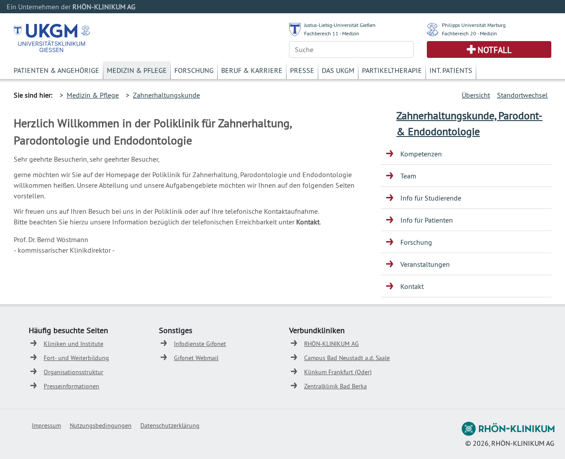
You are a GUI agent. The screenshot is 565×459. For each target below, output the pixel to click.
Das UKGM (338, 70)
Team (408, 175)
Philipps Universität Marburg (473, 25)
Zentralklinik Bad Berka (335, 386)
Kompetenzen (421, 153)
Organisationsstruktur (73, 372)
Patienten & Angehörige (56, 70)
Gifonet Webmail (196, 358)
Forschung (194, 70)
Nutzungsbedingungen (101, 425)
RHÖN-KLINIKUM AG (331, 344)
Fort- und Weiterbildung (76, 358)
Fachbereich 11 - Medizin (331, 33)
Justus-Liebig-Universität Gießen (340, 25)
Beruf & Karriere (251, 70)
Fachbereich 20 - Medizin (469, 33)
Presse (302, 70)
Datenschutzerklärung (170, 425)
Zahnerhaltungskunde (166, 95)
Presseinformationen (71, 386)
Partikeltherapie (392, 70)
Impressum (46, 425)
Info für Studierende (430, 197)
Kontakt (412, 286)
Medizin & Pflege (137, 70)
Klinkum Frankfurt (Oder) (338, 372)
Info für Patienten (426, 220)
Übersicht (476, 95)
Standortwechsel (522, 95)
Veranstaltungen (425, 264)
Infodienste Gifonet (200, 344)
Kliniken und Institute (73, 344)
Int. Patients (450, 70)
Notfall (495, 50)
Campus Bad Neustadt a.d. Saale (347, 358)
